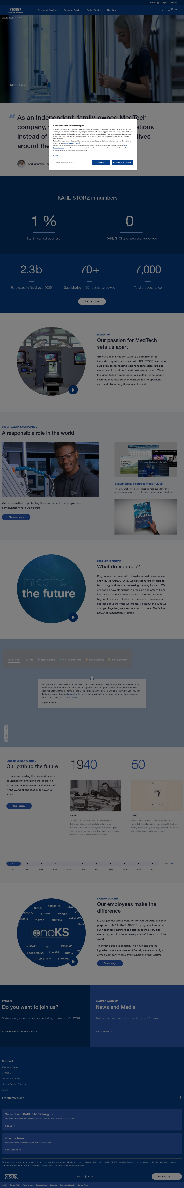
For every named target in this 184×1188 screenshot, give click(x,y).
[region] (93, 144)
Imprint (55, 155)
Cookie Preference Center (65, 162)
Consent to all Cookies (122, 162)
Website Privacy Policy (71, 143)
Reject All (101, 162)
